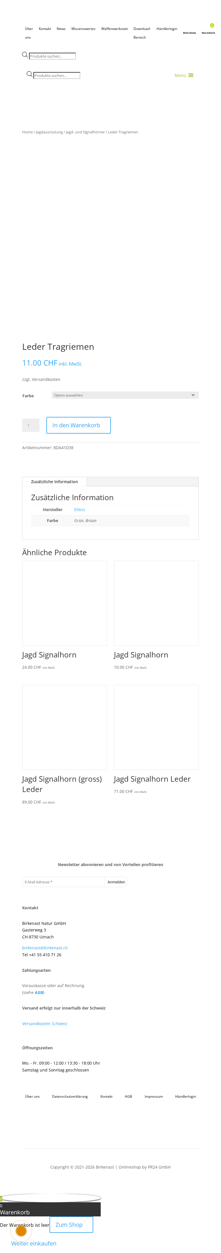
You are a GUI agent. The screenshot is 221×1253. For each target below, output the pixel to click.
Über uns (29, 29)
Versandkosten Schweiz (44, 1023)
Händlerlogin (167, 28)
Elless (79, 509)
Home (27, 132)
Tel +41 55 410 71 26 (41, 954)
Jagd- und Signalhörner (85, 132)
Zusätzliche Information (54, 481)
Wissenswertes (83, 28)
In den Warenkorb (76, 425)
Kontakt (45, 28)
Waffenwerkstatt (114, 28)
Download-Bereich (142, 29)
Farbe (28, 395)
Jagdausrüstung (49, 132)
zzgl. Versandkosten (41, 379)
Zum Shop (69, 1225)
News (61, 28)
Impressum (154, 1096)
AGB (39, 992)
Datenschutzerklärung (70, 1096)
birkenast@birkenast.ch (45, 947)
